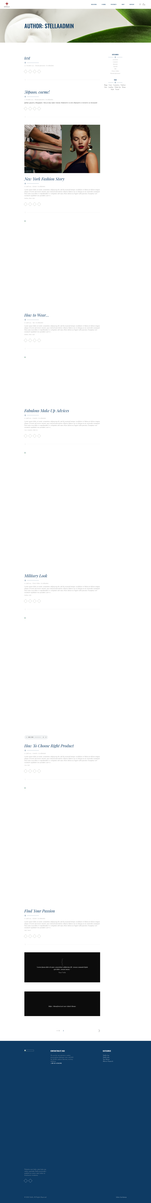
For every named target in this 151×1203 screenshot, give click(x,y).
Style (33, 198)
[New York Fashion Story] (62, 149)
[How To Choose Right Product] (62, 676)
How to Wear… (36, 315)
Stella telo (106, 1057)
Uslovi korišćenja (121, 1197)
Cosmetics (34, 418)
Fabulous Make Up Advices (46, 410)
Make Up (35, 430)
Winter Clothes (36, 583)
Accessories (115, 59)
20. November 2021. (29, 65)
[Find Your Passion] (62, 846)
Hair (105, 87)
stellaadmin (51, 65)
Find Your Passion (39, 910)
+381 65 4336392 (56, 1063)
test (27, 58)
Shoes (30, 198)
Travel (29, 930)
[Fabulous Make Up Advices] (62, 380)
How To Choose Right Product (49, 745)
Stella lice (106, 1055)
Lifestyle (34, 186)
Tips (33, 322)
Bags (105, 85)
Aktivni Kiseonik (108, 1061)
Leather (110, 87)
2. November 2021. (29, 99)
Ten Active (106, 1059)
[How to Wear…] (62, 264)
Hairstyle (115, 64)
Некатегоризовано (40, 65)
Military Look (35, 575)
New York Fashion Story (44, 178)
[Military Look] (62, 511)
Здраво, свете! (37, 92)
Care (25, 430)
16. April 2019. (27, 186)
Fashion (26, 198)
